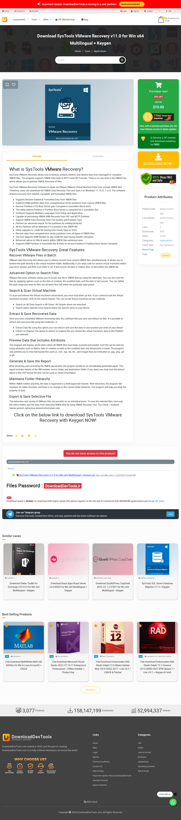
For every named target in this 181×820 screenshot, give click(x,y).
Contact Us (20, 11)
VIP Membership (66, 19)
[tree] (90, 475)
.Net (58, 656)
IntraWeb (168, 656)
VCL (156, 656)
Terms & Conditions (101, 761)
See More (90, 689)
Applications (100, 51)
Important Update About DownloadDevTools (112, 775)
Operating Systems (146, 766)
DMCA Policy (98, 771)
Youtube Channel (100, 780)
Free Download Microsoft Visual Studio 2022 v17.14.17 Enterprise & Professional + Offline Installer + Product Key (68, 667)
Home (6, 11)
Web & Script (143, 771)
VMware (53, 169)
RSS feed (34, 11)
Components (19, 19)
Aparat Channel (99, 785)
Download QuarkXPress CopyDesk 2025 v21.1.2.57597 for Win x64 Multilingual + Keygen (113, 587)
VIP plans (159, 501)
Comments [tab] (98, 156)
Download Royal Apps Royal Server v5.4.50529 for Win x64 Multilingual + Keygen (68, 587)
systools (165, 255)
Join (170, 514)
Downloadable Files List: (18, 461)
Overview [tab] (36, 156)
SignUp (136, 11)
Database (143, 578)
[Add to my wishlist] (7, 85)
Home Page (148, 249)
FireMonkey (161, 656)
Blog (85, 19)
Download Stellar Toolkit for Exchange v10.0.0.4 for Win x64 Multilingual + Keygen (23, 587)
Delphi (104, 656)
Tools (34, 19)
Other (45, 19)
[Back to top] (173, 812)
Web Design (108, 578)
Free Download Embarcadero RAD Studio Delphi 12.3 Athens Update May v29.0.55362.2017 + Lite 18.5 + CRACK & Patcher (113, 667)
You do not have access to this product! (90, 453)
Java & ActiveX (144, 752)
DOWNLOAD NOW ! (158, 163)
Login (124, 11)
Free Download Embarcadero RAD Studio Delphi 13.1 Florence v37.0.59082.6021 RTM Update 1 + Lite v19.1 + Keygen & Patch (157, 667)
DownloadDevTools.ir (62, 485)
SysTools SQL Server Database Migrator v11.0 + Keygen (157, 585)
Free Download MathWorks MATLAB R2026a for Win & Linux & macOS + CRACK (24, 665)
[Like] (13, 85)
